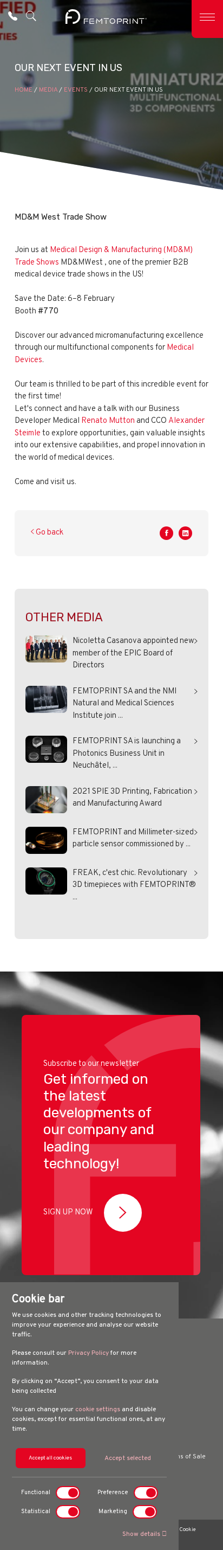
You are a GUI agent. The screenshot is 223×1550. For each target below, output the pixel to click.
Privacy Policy (88, 1353)
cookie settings (97, 1409)
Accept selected (127, 1458)
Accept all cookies (50, 1458)
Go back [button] (48, 533)
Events (76, 90)
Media (48, 90)
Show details (142, 1534)
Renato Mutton (108, 421)
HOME (23, 90)
